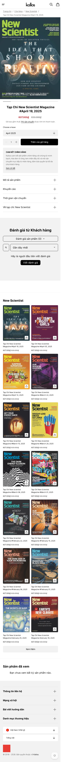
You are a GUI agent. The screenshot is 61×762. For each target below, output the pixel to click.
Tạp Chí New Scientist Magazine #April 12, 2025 (13, 390)
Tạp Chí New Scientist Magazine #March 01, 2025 (41, 485)
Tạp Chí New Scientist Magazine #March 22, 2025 (41, 390)
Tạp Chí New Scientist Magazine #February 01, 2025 (40, 583)
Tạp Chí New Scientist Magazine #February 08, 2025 (13, 583)
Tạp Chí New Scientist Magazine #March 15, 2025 (14, 437)
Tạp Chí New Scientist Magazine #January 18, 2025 (41, 631)
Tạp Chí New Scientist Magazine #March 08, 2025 (14, 485)
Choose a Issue (9, 127)
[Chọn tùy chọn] (25, 336)
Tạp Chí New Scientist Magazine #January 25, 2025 (12, 633)
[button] (3, 4)
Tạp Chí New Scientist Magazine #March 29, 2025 (41, 437)
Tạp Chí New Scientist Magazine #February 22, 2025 (13, 533)
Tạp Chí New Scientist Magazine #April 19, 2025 (13, 343)
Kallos (35, 754)
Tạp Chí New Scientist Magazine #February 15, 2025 (40, 533)
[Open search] (6, 247)
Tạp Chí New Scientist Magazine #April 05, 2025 (40, 343)
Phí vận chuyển (26, 122)
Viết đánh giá (29, 262)
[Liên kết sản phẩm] (16, 328)
